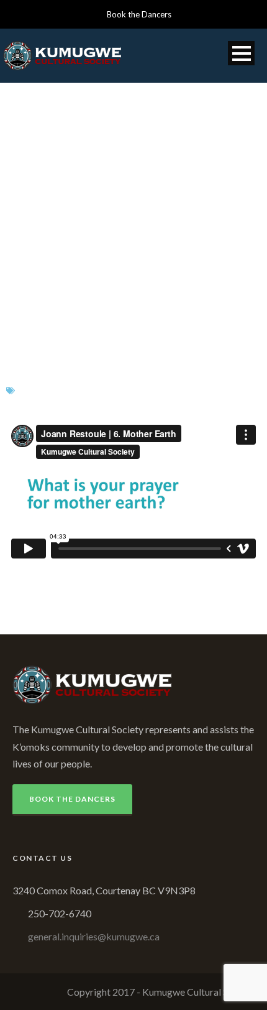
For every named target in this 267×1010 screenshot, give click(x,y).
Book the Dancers (139, 14)
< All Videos (35, 580)
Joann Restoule (127, 382)
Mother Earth (115, 399)
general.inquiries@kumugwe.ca (94, 936)
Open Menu (241, 53)
